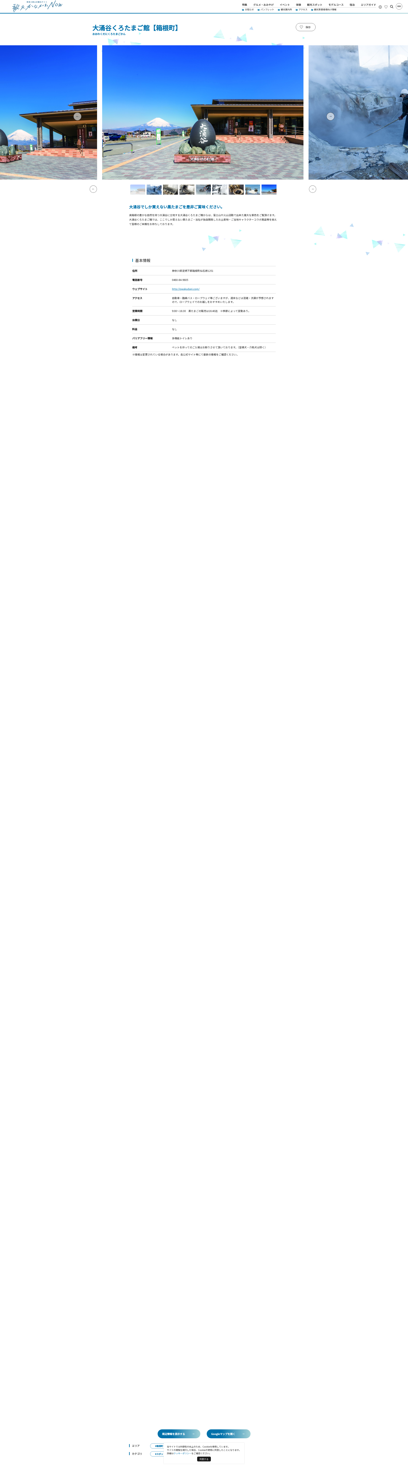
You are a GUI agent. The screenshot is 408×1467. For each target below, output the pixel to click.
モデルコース (336, 5)
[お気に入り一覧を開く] (386, 7)
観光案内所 (286, 9)
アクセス (303, 9)
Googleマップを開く (223, 1434)
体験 (298, 5)
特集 (244, 5)
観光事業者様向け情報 (325, 9)
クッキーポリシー (182, 1453)
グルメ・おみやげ (263, 5)
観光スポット (314, 5)
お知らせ (249, 9)
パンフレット (267, 9)
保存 (308, 27)
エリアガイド (368, 5)
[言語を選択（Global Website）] (380, 7)
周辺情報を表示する (173, 1434)
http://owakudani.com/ (186, 289)
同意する (204, 1459)
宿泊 (352, 5)
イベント (285, 5)
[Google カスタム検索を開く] (391, 6)
